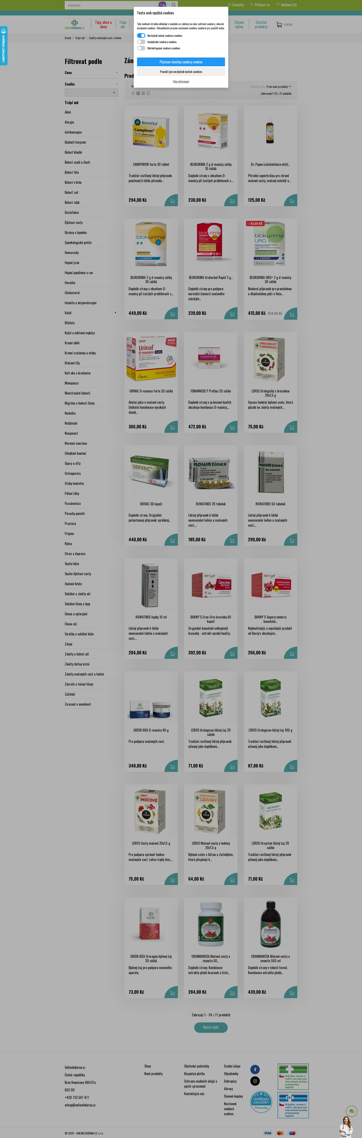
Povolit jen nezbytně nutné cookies (181, 71)
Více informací (181, 81)
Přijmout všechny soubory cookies (181, 61)
